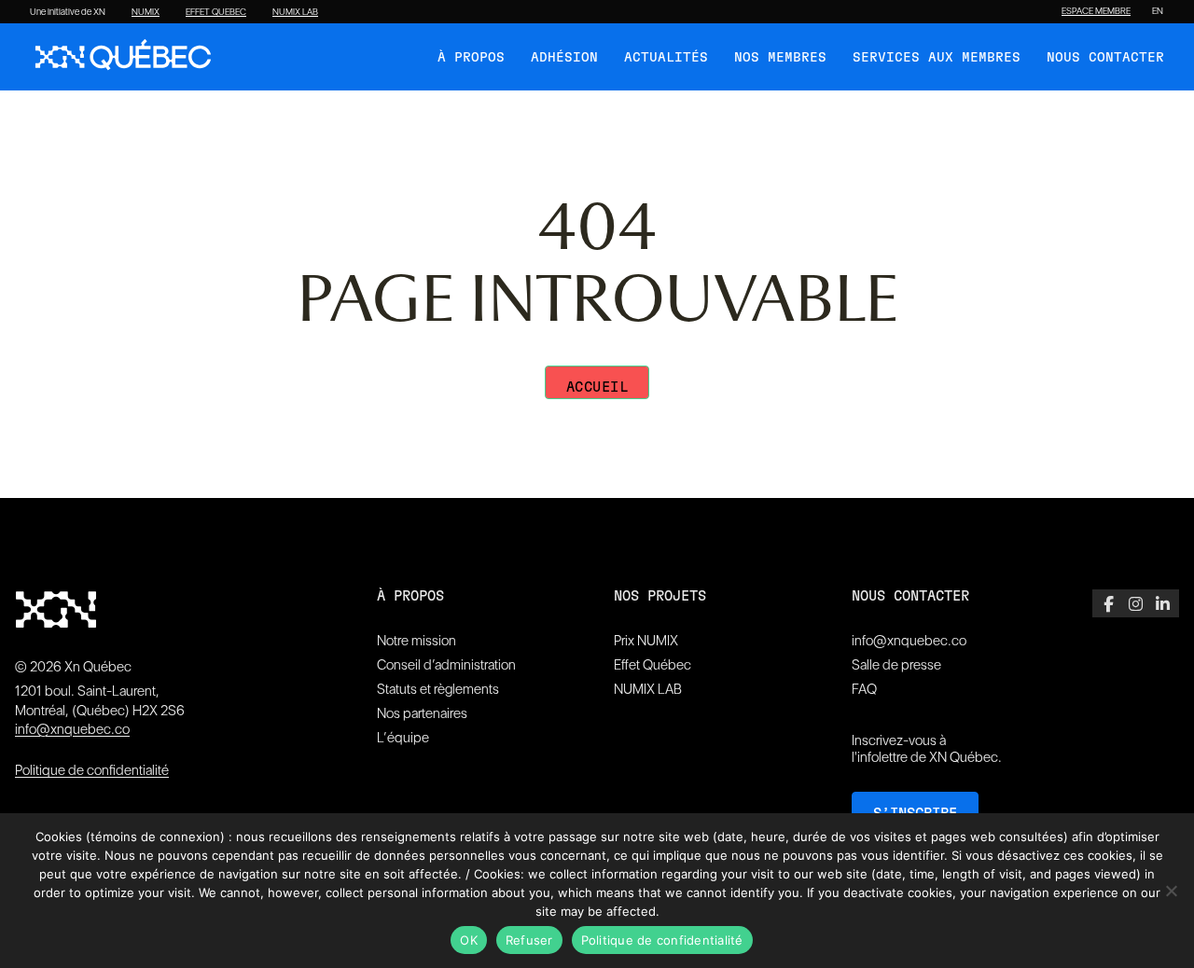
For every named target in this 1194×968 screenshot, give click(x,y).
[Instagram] (1135, 603)
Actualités (666, 57)
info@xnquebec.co (72, 729)
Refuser (529, 940)
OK (469, 940)
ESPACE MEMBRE (1096, 11)
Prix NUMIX (646, 640)
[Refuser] (1170, 890)
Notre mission (416, 640)
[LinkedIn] (1162, 603)
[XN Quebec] (123, 57)
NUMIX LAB (295, 12)
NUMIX (146, 12)
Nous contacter (1105, 57)
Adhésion (564, 57)
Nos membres (780, 57)
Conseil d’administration (446, 665)
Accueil (597, 387)
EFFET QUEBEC (216, 12)
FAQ (864, 689)
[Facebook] (1108, 603)
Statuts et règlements (438, 689)
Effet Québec (652, 665)
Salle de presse (896, 665)
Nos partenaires (422, 713)
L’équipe (403, 737)
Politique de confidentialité (92, 770)
